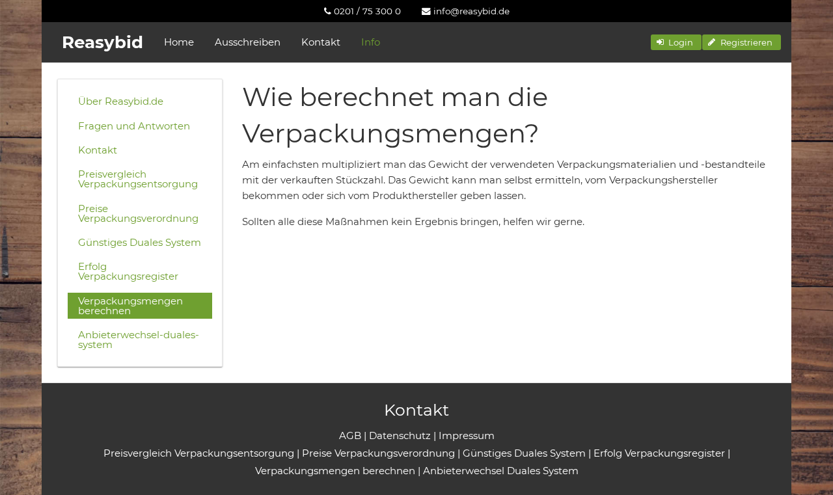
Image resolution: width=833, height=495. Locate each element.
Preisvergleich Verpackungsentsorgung (138, 179)
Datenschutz (400, 435)
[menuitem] (362, 11)
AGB (350, 435)
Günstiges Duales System (139, 242)
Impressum (467, 435)
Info (370, 42)
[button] (676, 42)
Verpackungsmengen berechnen (130, 306)
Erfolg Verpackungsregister (128, 271)
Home (179, 42)
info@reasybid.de (470, 11)
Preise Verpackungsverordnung (138, 213)
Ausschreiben (247, 42)
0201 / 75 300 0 (366, 11)
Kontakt (320, 42)
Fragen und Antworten (134, 126)
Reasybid (102, 42)
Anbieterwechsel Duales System (501, 470)
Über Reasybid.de (120, 101)
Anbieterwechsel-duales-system (138, 339)
